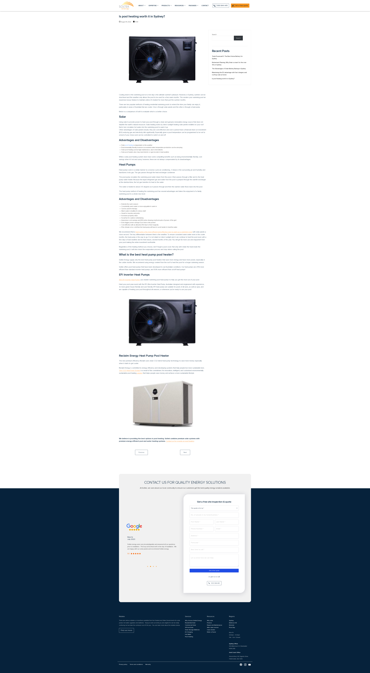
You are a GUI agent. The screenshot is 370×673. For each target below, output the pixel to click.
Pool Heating (189, 636)
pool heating (129, 145)
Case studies (211, 629)
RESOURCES (179, 5)
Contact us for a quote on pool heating (180, 441)
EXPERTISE (153, 5)
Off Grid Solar (189, 627)
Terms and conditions (136, 664)
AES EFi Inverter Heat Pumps (129, 280)
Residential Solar (190, 623)
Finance (209, 623)
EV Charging (189, 632)
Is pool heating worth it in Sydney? (223, 78)
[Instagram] (245, 665)
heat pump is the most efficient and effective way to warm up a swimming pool (163, 232)
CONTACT (205, 5)
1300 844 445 (222, 5)
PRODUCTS (166, 5)
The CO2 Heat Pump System (129, 370)
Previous (141, 452)
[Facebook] (241, 665)
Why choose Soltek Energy (193, 620)
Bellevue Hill (233, 623)
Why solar (210, 620)
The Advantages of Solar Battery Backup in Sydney (229, 68)
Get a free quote (214, 570)
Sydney (231, 620)
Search (214, 34)
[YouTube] (249, 665)
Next (185, 452)
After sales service (213, 627)
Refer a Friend (211, 632)
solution (139, 373)
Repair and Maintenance (214, 625)
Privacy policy (123, 664)
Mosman (231, 625)
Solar (136, 22)
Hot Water (188, 634)
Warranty (148, 664)
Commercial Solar (190, 625)
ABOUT (141, 5)
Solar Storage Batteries (192, 629)
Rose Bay (232, 627)
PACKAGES (192, 5)
